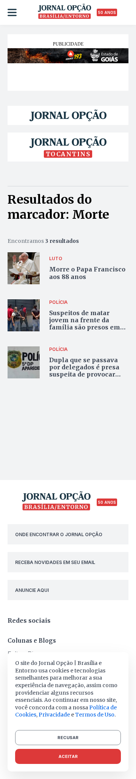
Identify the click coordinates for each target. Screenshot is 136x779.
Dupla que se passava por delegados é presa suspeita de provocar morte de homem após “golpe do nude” (85, 374)
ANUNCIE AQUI (32, 590)
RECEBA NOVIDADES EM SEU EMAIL (55, 562)
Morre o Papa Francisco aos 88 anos (87, 272)
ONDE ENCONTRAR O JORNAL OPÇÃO (58, 534)
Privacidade (54, 714)
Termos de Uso (94, 714)
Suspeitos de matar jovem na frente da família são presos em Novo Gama (84, 323)
